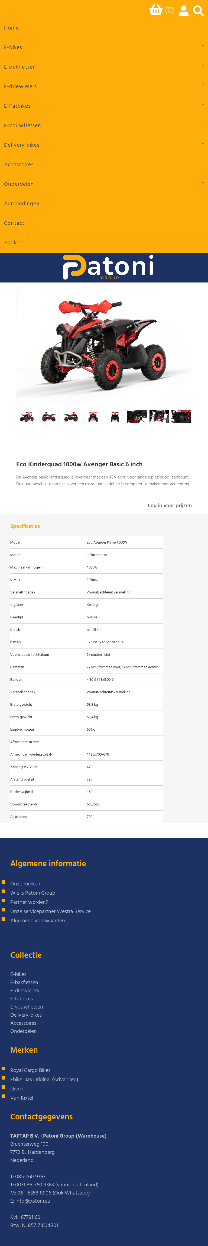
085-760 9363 (30, 1177)
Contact (14, 223)
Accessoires (19, 164)
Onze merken (25, 884)
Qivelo (17, 1089)
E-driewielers (20, 86)
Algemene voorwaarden (37, 921)
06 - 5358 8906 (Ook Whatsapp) (53, 1193)
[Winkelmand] (157, 11)
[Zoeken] (198, 13)
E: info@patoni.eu (30, 1201)
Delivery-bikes (26, 1015)
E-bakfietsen (20, 67)
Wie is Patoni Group (32, 893)
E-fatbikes (21, 999)
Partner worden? (29, 902)
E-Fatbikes (17, 106)
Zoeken (13, 243)
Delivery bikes (22, 145)
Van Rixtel (21, 1098)
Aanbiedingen (22, 204)
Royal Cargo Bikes (30, 1070)
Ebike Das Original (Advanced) (44, 1079)
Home (11, 28)
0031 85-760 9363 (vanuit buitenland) (57, 1185)
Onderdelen (19, 184)
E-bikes (13, 47)
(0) (169, 10)
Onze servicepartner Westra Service (50, 911)
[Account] (182, 13)
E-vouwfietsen (22, 125)
